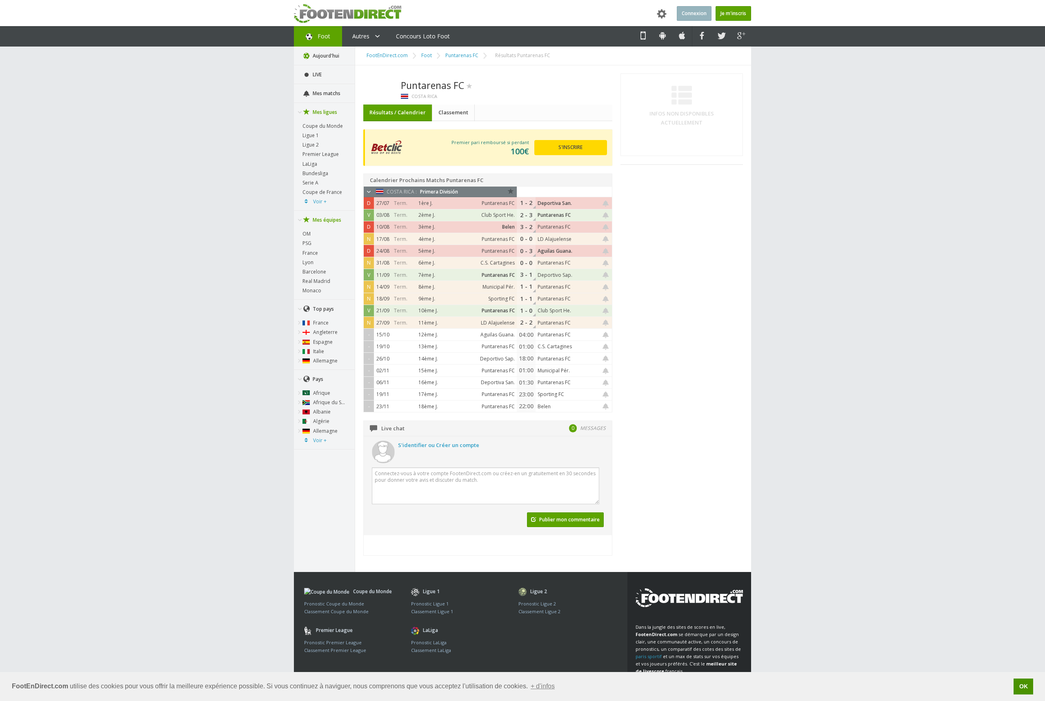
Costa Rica (423, 96)
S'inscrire (570, 147)
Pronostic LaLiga (429, 642)
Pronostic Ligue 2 (537, 604)
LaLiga (309, 163)
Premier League (320, 154)
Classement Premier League (335, 650)
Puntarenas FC (461, 55)
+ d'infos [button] (543, 686)
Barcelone (314, 271)
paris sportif (649, 656)
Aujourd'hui (325, 55)
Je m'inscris (733, 13)
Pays (317, 379)
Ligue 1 (310, 135)
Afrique (321, 392)
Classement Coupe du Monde (336, 611)
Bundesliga (315, 173)
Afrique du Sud (329, 402)
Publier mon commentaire (569, 519)
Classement (453, 112)
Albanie (321, 411)
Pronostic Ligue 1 (430, 604)
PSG (306, 243)
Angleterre (325, 332)
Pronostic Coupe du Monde (334, 604)
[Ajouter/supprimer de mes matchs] (605, 203)
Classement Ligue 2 (539, 611)
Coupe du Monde (322, 125)
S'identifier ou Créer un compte (438, 445)
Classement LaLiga (431, 650)
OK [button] (1023, 686)
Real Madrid (316, 281)
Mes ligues (324, 112)
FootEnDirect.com (387, 55)
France (310, 252)
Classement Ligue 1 (432, 611)
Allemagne (325, 360)
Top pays (322, 308)
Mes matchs (325, 93)
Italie (318, 351)
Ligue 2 (310, 144)
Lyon (308, 262)
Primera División (439, 191)
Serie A (310, 182)
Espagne (322, 341)
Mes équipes (326, 219)
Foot (323, 36)
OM (306, 233)
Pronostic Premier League (333, 642)
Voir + (319, 201)
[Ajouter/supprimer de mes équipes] (469, 85)
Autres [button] (361, 36)
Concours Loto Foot (423, 36)
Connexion (694, 13)
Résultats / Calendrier (397, 112)
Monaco (311, 290)
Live (316, 74)
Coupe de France (322, 192)
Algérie (320, 421)
